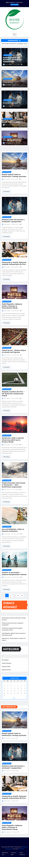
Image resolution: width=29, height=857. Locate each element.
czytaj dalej (6, 191)
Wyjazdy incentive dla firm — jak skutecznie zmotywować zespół (13, 393)
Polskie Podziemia (6, 663)
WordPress (25, 847)
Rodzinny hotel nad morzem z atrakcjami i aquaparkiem (11, 103)
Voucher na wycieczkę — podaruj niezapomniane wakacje (14, 573)
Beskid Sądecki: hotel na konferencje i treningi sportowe (14, 81)
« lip (14, 698)
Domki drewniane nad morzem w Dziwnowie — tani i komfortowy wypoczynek (13, 485)
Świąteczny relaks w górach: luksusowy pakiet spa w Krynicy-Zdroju (13, 440)
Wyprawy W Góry (6, 669)
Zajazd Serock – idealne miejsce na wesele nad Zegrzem (14, 351)
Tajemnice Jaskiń (6, 666)
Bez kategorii (5, 660)
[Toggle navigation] (14, 34)
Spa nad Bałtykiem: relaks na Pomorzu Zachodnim (13, 530)
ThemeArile (21, 849)
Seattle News (9, 849)
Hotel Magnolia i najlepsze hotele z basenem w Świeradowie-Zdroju (14, 60)
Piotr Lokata (9, 64)
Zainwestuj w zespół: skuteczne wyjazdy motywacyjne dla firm (12, 121)
